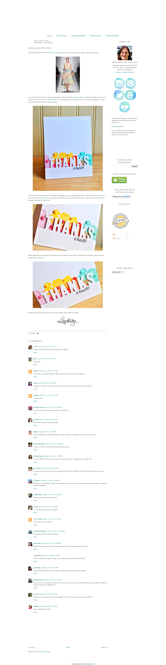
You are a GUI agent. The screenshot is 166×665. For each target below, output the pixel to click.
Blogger (128, 204)
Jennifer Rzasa (38, 580)
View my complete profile (124, 72)
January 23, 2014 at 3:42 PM (50, 468)
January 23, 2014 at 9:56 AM (49, 395)
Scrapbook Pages (112, 36)
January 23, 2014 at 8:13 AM (47, 346)
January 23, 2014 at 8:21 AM (46, 359)
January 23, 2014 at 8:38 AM (47, 383)
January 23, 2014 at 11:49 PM (48, 507)
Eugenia (36, 606)
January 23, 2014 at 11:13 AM (48, 419)
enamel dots (40, 258)
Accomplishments (78, 36)
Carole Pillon (38, 519)
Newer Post (31, 647)
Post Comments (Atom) (44, 652)
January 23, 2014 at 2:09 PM (54, 444)
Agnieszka (37, 567)
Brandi (36, 419)
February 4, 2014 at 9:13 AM (48, 594)
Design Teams (95, 36)
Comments (117, 238)
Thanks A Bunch (79, 97)
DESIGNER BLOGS (89, 664)
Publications (61, 36)
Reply (35, 352)
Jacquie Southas (39, 456)
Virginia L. (37, 480)
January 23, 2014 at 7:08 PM (50, 480)
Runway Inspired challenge (53, 53)
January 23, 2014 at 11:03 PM (52, 495)
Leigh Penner (38, 494)
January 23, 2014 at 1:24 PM (47, 432)
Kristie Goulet (38, 407)
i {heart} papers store (53, 100)
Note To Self (83, 16)
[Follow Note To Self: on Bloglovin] (121, 198)
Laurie (36, 383)
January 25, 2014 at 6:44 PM (56, 531)
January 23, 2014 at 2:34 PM (53, 456)
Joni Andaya (38, 543)
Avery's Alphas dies (43, 198)
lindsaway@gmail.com (118, 126)
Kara (35, 358)
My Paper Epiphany (40, 531)
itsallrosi (36, 371)
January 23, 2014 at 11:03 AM (52, 407)
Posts (116, 235)
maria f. (36, 594)
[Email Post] (37, 333)
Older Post (104, 647)
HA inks (101, 195)
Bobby (36, 432)
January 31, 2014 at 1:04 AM (51, 555)
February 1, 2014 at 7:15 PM (49, 568)
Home (49, 36)
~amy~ (36, 346)
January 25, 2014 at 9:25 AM (52, 519)
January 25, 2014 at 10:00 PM (51, 543)
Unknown (37, 395)
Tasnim (36, 507)
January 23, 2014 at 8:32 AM (49, 371)
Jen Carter (37, 468)
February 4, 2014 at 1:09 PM (48, 606)
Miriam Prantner (39, 444)
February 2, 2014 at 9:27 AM (52, 580)
